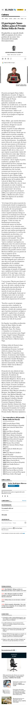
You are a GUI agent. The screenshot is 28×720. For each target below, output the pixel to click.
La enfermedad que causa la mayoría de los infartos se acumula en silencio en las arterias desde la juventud (13, 624)
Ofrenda (4, 515)
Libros (14, 18)
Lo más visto (5, 614)
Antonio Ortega (5, 510)
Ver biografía (12, 485)
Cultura (5, 15)
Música (6, 18)
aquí (24, 533)
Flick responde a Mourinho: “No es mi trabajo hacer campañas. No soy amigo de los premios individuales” (14, 606)
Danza (22, 18)
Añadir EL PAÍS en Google (9, 62)
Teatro (10, 18)
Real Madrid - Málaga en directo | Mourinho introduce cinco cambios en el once (14, 589)
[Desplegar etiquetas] (25, 523)
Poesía (14, 523)
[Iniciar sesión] (25, 10)
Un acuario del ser (7, 508)
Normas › (24, 500)
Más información (5, 529)
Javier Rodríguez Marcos (14, 52)
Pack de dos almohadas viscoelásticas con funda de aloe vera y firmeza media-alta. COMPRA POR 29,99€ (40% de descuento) (19, 692)
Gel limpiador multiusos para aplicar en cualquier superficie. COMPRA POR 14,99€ (19, 683)
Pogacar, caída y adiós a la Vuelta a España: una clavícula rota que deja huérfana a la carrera (14, 640)
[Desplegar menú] (3, 10)
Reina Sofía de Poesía (7, 523)
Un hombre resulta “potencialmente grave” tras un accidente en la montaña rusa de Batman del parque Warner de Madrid (14, 619)
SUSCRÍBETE (20, 9)
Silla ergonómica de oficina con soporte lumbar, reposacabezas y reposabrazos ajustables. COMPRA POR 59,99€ (13, 676)
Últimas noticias (6, 586)
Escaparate (14, 655)
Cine (3, 18)
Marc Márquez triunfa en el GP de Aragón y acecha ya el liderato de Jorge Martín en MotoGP (12, 595)
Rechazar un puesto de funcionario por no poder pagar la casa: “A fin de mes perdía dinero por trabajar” (14, 630)
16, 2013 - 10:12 (16, 54)
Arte (19, 18)
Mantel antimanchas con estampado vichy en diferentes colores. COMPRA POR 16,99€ (19, 700)
